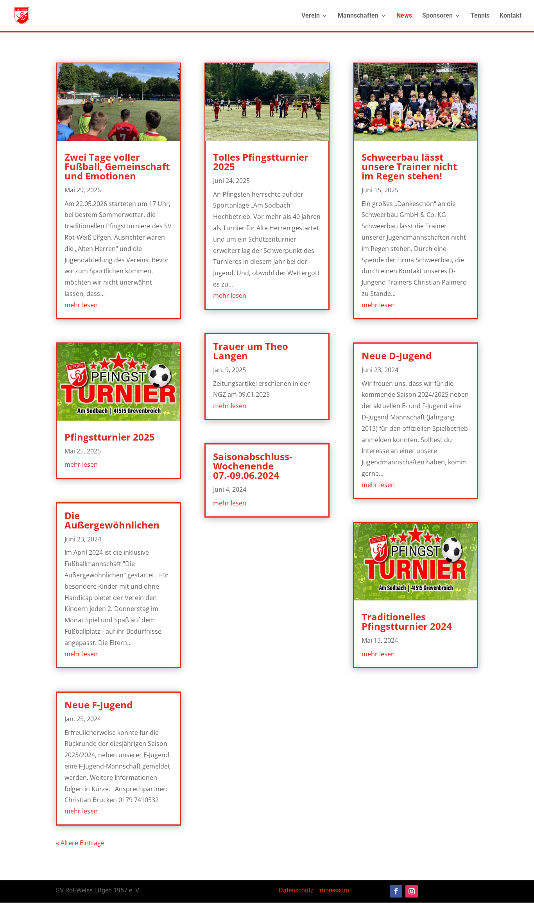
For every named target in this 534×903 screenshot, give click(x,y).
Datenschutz (296, 890)
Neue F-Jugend (99, 704)
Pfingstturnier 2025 (110, 436)
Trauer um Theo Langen (250, 351)
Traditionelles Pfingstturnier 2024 (407, 621)
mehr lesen (81, 305)
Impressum (333, 890)
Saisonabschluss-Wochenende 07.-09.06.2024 (252, 466)
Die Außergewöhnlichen (112, 520)
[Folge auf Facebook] (396, 891)
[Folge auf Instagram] (411, 891)
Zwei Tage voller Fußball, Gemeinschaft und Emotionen (117, 166)
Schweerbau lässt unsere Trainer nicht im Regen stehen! (409, 166)
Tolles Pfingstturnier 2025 (260, 161)
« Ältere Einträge (80, 842)
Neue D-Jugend (397, 355)
